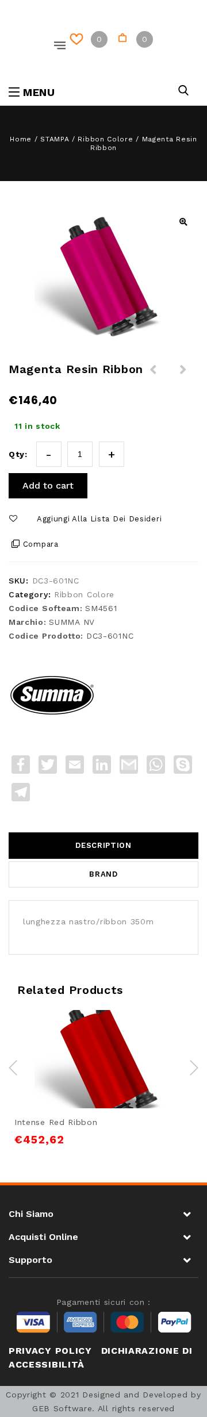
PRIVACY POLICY (50, 1350)
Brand (103, 874)
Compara (41, 544)
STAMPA (54, 139)
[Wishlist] (78, 39)
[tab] (103, 845)
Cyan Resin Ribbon (183, 376)
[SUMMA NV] (52, 693)
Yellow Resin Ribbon (153, 376)
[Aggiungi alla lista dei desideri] (90, 1036)
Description (103, 845)
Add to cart (48, 485)
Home (21, 139)
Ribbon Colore (105, 139)
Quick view (143, 1036)
